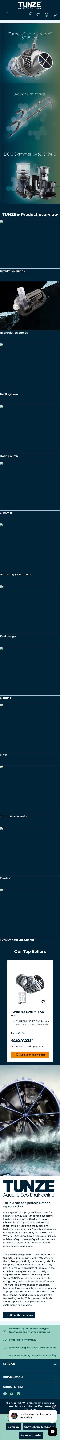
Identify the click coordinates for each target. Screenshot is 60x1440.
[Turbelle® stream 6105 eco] (30, 986)
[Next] (56, 1011)
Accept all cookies (30, 1435)
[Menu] (7, 14)
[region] (30, 1011)
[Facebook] (5, 1393)
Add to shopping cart (32, 1054)
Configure (14, 1426)
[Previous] (4, 1011)
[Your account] (46, 15)
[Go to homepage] (30, 5)
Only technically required (39, 1426)
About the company (21, 1315)
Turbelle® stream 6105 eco (27, 1013)
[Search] (30, 14)
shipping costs (40, 1402)
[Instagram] (18, 1393)
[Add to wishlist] (43, 1002)
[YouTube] (11, 1393)
